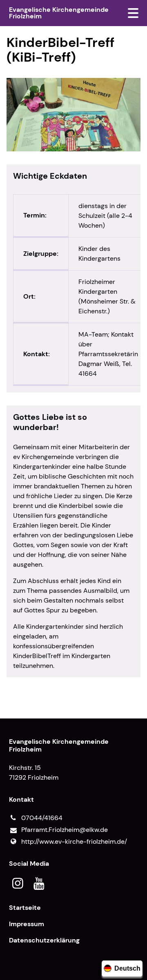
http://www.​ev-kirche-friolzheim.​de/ (74, 841)
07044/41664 (41, 818)
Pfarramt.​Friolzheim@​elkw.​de (64, 829)
